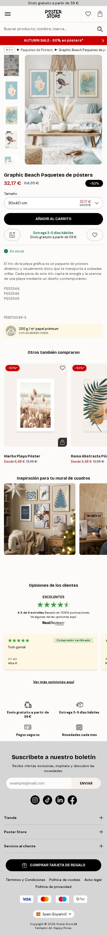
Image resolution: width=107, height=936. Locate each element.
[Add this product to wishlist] (95, 235)
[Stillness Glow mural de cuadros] (39, 519)
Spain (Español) (55, 914)
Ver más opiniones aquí (53, 682)
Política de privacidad (53, 886)
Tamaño (10, 193)
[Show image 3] (11, 115)
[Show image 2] (11, 90)
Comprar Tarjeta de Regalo (57, 865)
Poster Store (64, 924)
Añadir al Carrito (53, 219)
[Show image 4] (11, 140)
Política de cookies (64, 879)
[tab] (88, 14)
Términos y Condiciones (25, 879)
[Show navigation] (7, 13)
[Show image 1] (11, 65)
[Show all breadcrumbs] (9, 49)
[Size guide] (12, 235)
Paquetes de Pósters (37, 50)
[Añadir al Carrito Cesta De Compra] (62, 442)
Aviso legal (93, 879)
